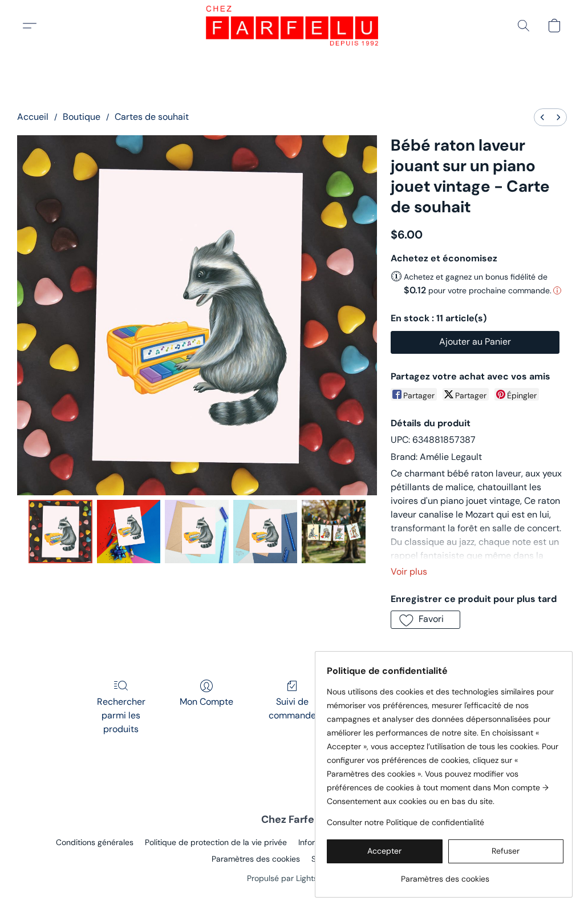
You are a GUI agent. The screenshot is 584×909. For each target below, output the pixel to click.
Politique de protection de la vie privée (216, 842)
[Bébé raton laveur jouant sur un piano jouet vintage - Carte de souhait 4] (334, 532)
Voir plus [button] (409, 571)
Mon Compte (206, 702)
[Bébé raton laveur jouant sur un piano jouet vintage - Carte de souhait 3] (265, 532)
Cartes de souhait (152, 117)
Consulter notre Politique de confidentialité (405, 822)
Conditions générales (94, 842)
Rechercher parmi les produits (121, 715)
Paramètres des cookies (256, 859)
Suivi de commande (292, 708)
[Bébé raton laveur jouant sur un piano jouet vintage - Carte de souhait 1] (129, 532)
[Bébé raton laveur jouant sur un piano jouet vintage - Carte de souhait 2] (197, 532)
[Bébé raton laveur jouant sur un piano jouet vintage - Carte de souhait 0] (60, 532)
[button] (292, 26)
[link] (445, 874)
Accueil (32, 117)
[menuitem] (542, 117)
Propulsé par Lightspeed (292, 878)
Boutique (81, 117)
